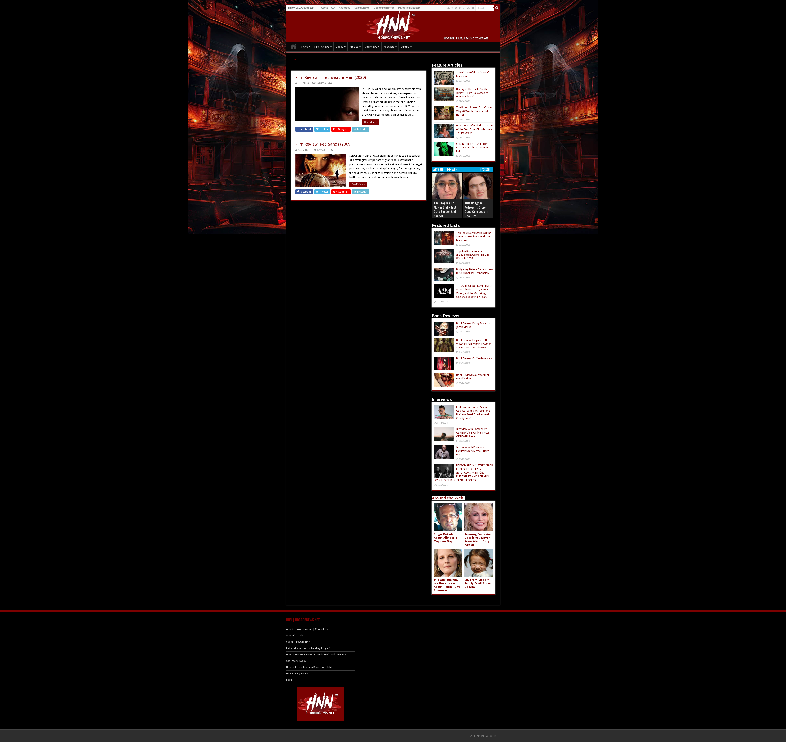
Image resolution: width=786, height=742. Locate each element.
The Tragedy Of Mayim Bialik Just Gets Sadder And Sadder (445, 209)
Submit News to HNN (298, 641)
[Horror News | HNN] (393, 26)
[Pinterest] (460, 8)
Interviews (371, 46)
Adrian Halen (304, 150)
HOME (293, 46)
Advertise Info (294, 635)
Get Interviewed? (296, 660)
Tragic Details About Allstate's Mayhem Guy (445, 538)
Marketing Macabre (409, 7)
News (304, 46)
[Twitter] (456, 8)
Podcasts (389, 46)
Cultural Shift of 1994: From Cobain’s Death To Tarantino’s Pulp (473, 147)
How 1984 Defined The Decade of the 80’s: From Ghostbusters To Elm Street (474, 129)
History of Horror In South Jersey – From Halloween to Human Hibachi (472, 93)
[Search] (497, 8)
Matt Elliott (303, 83)
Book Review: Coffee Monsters (474, 358)
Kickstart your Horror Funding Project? (308, 648)
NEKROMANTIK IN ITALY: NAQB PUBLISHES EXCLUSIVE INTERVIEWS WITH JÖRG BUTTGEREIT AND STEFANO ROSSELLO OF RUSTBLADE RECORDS (463, 473)
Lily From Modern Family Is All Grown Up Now (478, 583)
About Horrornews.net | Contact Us (307, 629)
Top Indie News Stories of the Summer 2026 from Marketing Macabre (473, 236)
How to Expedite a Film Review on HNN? (309, 667)
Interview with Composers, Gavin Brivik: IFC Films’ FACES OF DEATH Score (473, 432)
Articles (354, 46)
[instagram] (472, 8)
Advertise (344, 7)
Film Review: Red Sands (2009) (323, 144)
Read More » (370, 122)
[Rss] (448, 8)
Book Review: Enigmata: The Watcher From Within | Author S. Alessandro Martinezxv (473, 344)
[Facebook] (452, 8)
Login (289, 679)
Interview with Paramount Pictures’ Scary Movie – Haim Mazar (472, 451)
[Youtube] (468, 8)
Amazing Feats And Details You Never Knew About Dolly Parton (478, 539)
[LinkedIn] (464, 8)
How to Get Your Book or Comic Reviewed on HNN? (316, 654)
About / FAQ (328, 7)
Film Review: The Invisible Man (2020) (330, 77)
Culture (405, 46)
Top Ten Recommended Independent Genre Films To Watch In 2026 (473, 255)
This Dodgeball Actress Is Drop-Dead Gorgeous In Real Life (476, 209)
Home (294, 59)
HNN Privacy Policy (297, 673)
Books (339, 46)
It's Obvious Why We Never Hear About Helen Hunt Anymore (447, 585)
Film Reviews (321, 46)
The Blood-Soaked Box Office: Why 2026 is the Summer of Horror (474, 111)
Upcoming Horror (384, 7)
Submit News (362, 7)
